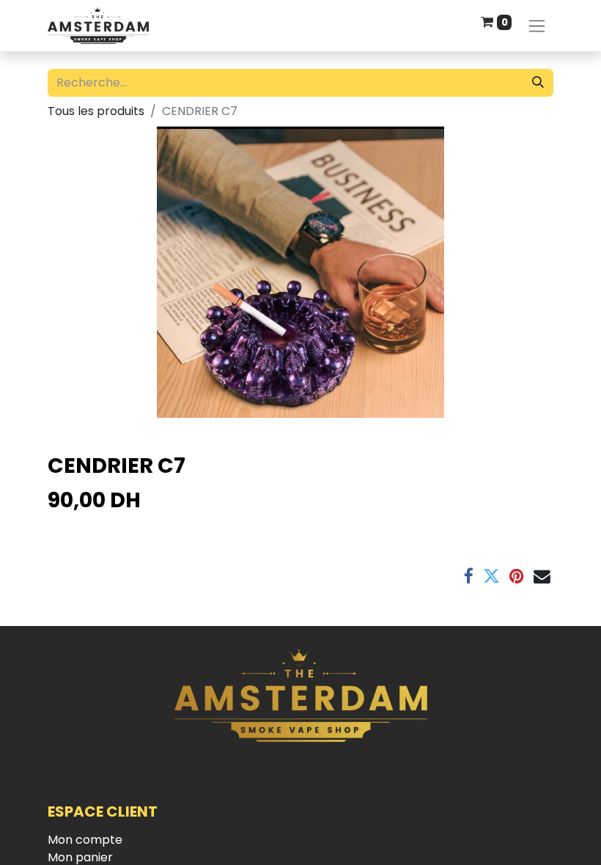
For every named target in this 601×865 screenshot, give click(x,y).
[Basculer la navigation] (536, 26)
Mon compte (85, 839)
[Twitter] (491, 576)
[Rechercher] (538, 83)
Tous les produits (96, 111)
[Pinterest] (516, 576)
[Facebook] (468, 576)
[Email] (542, 576)
